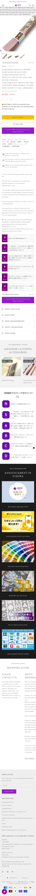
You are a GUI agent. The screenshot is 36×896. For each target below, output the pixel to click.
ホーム (2, 7)
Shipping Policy (6, 808)
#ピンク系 (5, 142)
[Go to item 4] (22, 56)
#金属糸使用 (15, 146)
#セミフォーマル (20, 139)
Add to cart (18, 117)
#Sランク (10, 139)
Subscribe (9, 791)
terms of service (7, 805)
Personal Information (8, 815)
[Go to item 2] (10, 56)
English (25, 878)
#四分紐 (12, 142)
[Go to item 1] (4, 56)
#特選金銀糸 (6, 146)
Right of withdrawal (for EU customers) (14, 830)
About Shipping (29, 758)
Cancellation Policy (7, 802)
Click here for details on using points (18, 131)
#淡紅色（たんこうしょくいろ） (17, 144)
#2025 (4, 139)
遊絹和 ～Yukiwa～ (9, 66)
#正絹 (4, 144)
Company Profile (7, 827)
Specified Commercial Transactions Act (14, 812)
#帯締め (19, 142)
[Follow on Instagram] (7, 872)
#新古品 (26, 142)
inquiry (4, 823)
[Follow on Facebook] (3, 872)
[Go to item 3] (16, 56)
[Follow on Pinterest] (12, 872)
